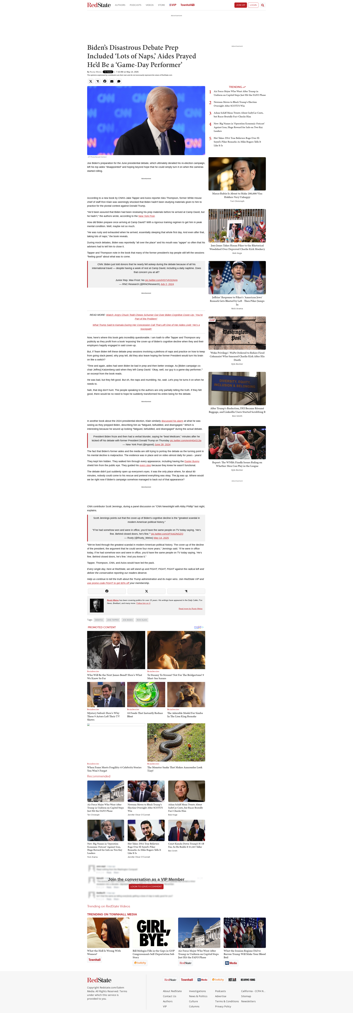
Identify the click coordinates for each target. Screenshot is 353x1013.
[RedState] (99, 5)
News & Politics (198, 996)
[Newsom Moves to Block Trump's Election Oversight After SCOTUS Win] (146, 791)
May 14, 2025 (161, 537)
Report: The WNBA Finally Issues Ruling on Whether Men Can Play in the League (237, 464)
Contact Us (169, 996)
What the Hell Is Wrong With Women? (104, 952)
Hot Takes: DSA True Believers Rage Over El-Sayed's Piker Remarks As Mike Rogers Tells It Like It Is (144, 848)
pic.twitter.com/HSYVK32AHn (161, 280)
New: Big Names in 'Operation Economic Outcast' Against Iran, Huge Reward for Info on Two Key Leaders (104, 848)
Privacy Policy (223, 1006)
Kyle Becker (237, 364)
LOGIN (253, 5)
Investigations (197, 991)
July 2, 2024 (167, 284)
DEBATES (99, 620)
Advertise (220, 996)
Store (161, 5)
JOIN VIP (240, 5)
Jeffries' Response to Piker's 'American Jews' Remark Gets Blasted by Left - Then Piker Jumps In (237, 300)
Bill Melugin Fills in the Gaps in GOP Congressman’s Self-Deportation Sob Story (154, 954)
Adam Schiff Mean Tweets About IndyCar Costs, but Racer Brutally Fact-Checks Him (185, 807)
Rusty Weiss (96, 72)
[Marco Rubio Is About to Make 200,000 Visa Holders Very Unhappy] (237, 173)
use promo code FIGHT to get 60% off (108, 583)
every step (145, 465)
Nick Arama (92, 857)
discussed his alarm (172, 421)
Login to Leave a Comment (146, 886)
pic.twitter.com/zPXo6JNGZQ (167, 533)
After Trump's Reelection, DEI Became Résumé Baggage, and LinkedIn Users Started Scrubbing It (237, 410)
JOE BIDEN (128, 620)
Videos (150, 5)
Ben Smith (172, 851)
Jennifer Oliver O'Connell (139, 815)
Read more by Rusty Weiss (190, 608)
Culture (193, 1001)
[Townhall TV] (187, 5)
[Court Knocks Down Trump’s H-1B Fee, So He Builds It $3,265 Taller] (186, 830)
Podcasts (135, 5)
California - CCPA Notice (253, 991)
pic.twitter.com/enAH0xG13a (185, 440)
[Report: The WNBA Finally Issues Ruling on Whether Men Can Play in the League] (237, 442)
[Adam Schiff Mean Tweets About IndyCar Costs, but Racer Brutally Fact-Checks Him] (186, 791)
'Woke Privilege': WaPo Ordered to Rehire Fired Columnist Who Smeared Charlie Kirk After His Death (237, 356)
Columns (194, 1006)
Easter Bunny (191, 461)
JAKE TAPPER (113, 620)
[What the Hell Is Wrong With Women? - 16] (108, 933)
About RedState (172, 991)
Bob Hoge (172, 815)
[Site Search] (263, 5)
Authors (120, 5)
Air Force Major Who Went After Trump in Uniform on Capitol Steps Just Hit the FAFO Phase (105, 807)
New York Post (146, 216)
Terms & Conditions (227, 1001)
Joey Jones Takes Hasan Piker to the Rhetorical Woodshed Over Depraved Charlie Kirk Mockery (237, 247)
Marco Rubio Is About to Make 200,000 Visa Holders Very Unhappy (237, 195)
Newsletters (248, 1001)
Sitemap (246, 996)
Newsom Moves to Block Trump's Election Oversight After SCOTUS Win (145, 807)
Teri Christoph (93, 815)
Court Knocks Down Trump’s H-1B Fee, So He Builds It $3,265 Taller (186, 845)
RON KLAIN (142, 620)
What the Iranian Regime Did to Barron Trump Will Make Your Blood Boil (245, 954)
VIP (165, 1006)
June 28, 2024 (162, 444)
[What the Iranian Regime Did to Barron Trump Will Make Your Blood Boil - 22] (245, 933)
